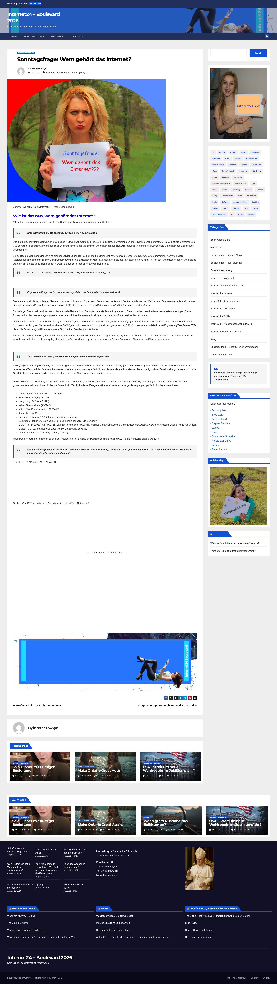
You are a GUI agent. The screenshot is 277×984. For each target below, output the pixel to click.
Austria (222, 152)
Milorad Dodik (227, 196)
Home (13, 36)
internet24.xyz (38, 68)
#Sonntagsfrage (78, 72)
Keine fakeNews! (34, 36)
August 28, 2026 (89, 830)
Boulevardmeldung (26, 53)
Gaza (214, 171)
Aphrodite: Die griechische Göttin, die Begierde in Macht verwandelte (132, 937)
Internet (225, 177)
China (227, 159)
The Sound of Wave (17, 923)
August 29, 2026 (23, 830)
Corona (238, 159)
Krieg (214, 196)
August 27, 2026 (155, 830)
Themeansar (57, 978)
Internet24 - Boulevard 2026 (39, 958)
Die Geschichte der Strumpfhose (113, 930)
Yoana (240, 215)
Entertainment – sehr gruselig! (226, 262)
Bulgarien (216, 159)
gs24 (104, 908)
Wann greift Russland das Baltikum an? (165, 823)
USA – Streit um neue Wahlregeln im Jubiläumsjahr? (169, 769)
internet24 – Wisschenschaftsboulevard (231, 324)
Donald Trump (218, 165)
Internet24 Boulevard (221, 183)
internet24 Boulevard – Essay (226, 331)
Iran (253, 183)
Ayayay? (40, 884)
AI (213, 152)
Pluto (99, 862)
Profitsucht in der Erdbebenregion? (38, 705)
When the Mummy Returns (21, 916)
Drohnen (232, 165)
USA (246, 208)
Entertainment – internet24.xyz (226, 255)
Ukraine (236, 208)
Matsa (99, 875)
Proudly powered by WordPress (20, 978)
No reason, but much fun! (198, 937)
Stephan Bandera (221, 423)
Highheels (243, 171)
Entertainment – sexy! (221, 270)
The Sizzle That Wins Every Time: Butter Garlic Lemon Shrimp (217, 916)
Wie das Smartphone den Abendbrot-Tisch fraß (235, 543)
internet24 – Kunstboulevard (225, 301)
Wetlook (216, 427)
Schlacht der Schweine (223, 436)
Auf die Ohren (219, 419)
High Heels (256, 171)
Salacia (100, 866)
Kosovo (260, 190)
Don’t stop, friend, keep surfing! (213, 908)
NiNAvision (251, 196)
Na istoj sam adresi (221, 440)
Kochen (248, 190)
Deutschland (251, 159)
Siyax (215, 432)
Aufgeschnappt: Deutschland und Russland (166, 705)
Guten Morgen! (228, 171)
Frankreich (256, 165)
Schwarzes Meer (240, 202)
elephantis (215, 247)
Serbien (255, 202)
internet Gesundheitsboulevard (226, 285)
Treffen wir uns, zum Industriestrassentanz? (233, 551)
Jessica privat (219, 410)
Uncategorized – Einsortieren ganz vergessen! (234, 347)
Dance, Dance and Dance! (199, 930)
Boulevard (255, 152)
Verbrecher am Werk (221, 354)
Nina (240, 196)
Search (258, 53)
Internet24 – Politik (220, 316)
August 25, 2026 (220, 830)
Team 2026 (76, 36)
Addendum (219, 534)
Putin (214, 202)
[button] (262, 36)
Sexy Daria (217, 414)
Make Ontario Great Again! (100, 770)
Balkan (233, 152)
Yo (232, 215)
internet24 (238, 177)
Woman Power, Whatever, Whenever (26, 930)
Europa (244, 165)
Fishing (215, 445)
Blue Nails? (191, 923)
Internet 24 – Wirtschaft (222, 278)
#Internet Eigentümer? (57, 72)
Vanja (255, 208)
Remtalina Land (220, 449)
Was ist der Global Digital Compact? (115, 916)
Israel (214, 190)
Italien (224, 190)
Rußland (225, 202)
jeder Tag (236, 190)
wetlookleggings (219, 215)
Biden (243, 152)
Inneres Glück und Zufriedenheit (113, 923)
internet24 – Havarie (221, 293)
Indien (214, 177)
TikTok (215, 208)
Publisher (57, 36)
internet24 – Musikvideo (223, 308)
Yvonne (251, 215)
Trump (225, 208)
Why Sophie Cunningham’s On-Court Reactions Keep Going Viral (41, 937)
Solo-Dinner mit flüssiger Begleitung (33, 769)
